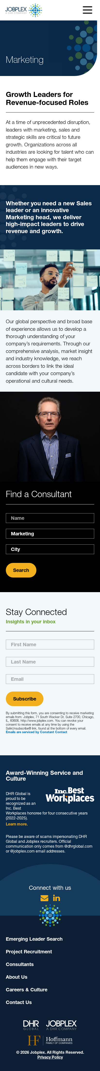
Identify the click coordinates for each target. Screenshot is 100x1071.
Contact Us (19, 1002)
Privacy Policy (50, 1057)
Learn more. (17, 824)
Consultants (20, 964)
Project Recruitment (29, 951)
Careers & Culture (26, 989)
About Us (16, 977)
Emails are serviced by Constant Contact (36, 732)
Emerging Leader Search (34, 939)
